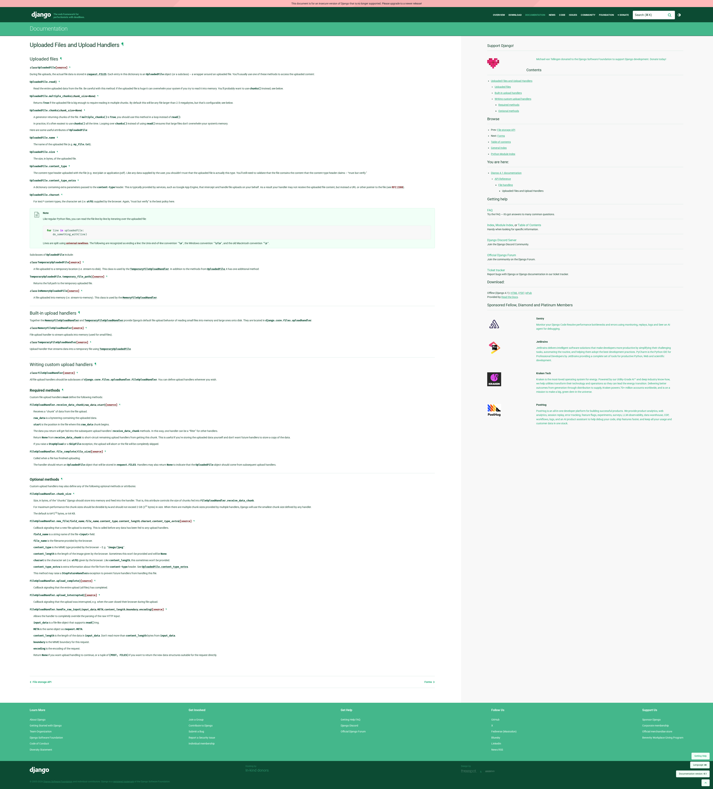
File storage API (41, 681)
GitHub (495, 719)
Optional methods (508, 110)
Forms (428, 681)
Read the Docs (509, 297)
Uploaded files (503, 86)
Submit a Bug (196, 731)
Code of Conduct (39, 743)
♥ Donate (623, 15)
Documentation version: (693, 773)
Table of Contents (529, 225)
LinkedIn (496, 743)
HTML (514, 292)
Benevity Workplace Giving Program (662, 737)
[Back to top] (705, 783)
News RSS (497, 749)
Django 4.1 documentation (506, 172)
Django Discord (349, 725)
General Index (499, 147)
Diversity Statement (41, 749)
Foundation (606, 15)
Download (515, 15)
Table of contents (501, 141)
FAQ (490, 210)
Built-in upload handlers (508, 92)
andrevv (494, 771)
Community (588, 15)
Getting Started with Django (46, 725)
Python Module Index (503, 153)
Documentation (535, 15)
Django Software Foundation (46, 737)
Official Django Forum (501, 255)
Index (490, 225)
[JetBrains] (494, 353)
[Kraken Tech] (494, 385)
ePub (529, 292)
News (552, 15)
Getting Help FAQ (350, 719)
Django (41, 15)
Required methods (508, 104)
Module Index (504, 225)
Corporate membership (655, 725)
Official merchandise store (657, 731)
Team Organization (41, 731)
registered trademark (123, 781)
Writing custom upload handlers (513, 98)
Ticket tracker (496, 270)
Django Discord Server (501, 240)
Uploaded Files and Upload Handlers (511, 80)
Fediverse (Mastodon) (504, 731)
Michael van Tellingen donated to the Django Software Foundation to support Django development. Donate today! (601, 59)
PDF (521, 292)
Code (562, 15)
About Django (37, 719)
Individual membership (202, 743)
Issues (573, 15)
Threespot (469, 771)
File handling (505, 184)
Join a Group (196, 719)
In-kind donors (257, 770)
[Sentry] (494, 329)
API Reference (503, 178)
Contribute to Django (201, 725)
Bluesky (495, 737)
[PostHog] (494, 415)
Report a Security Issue (202, 737)
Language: (700, 765)
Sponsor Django (651, 719)
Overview (499, 15)
